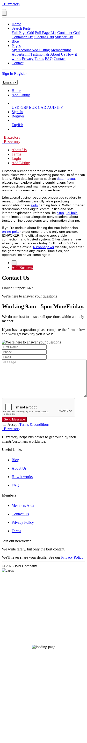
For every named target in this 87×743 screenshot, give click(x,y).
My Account (21, 50)
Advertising (20, 54)
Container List (22, 37)
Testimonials (40, 54)
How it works (22, 477)
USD (16, 107)
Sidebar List (64, 37)
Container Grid (68, 33)
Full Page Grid (23, 33)
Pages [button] (16, 46)
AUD (51, 107)
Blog (15, 41)
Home (16, 24)
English (17, 125)
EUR (33, 107)
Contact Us (20, 514)
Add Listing (40, 50)
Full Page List (45, 33)
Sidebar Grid (44, 37)
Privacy (28, 59)
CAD (42, 107)
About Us (57, 54)
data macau (66, 179)
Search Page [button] (21, 28)
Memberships (61, 50)
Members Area (23, 506)
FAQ (49, 59)
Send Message (14, 419)
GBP (24, 107)
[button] (12, 103)
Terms (39, 59)
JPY (60, 107)
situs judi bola (67, 213)
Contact (59, 59)
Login (16, 158)
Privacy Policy (23, 522)
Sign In (7, 73)
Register (20, 73)
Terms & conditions (34, 424)
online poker (11, 231)
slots (34, 205)
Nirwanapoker (43, 247)
